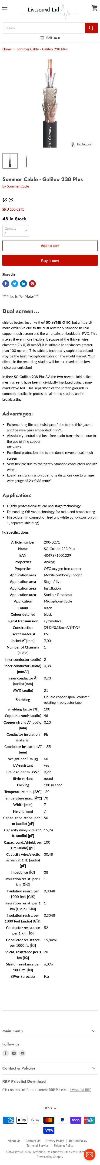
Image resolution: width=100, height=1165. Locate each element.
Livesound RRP (80, 1090)
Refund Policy (78, 1141)
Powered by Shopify (50, 1157)
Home (7, 49)
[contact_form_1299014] (89, 1154)
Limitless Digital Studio (79, 1152)
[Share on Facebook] (5, 283)
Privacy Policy (55, 1141)
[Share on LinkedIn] (23, 283)
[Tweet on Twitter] (14, 283)
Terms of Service (38, 1145)
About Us (14, 1141)
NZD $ (48, 1108)
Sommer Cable (18, 186)
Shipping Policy (63, 1145)
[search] (43, 28)
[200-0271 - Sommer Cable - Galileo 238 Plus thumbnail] (10, 161)
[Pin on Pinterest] (32, 283)
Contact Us (33, 1141)
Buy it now (50, 260)
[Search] (91, 28)
